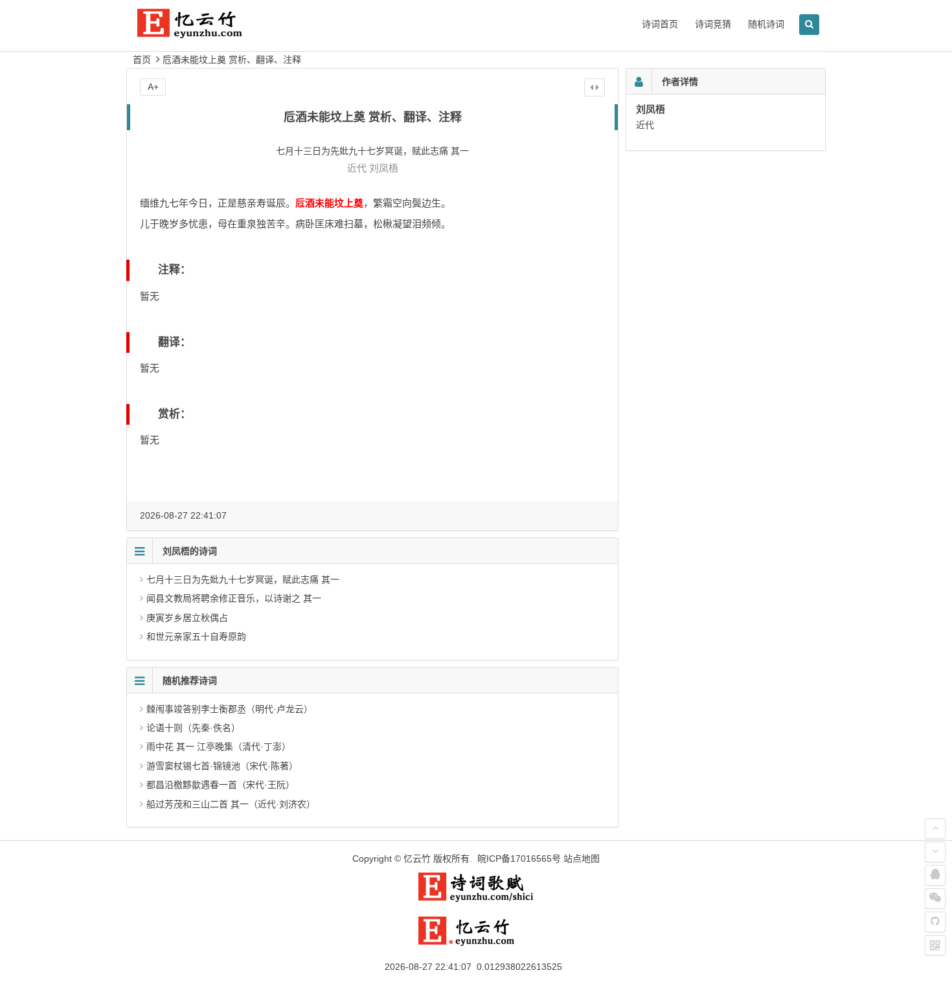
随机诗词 (766, 24)
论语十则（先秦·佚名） (193, 728)
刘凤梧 (383, 168)
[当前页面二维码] (935, 945)
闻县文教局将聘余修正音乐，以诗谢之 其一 (233, 598)
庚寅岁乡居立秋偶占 (187, 617)
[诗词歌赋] (476, 899)
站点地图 (581, 858)
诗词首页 (660, 24)
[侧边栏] (594, 87)
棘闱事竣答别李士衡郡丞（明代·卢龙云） (229, 709)
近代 (357, 168)
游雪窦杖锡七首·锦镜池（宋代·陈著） (222, 766)
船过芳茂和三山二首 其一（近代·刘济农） (230, 804)
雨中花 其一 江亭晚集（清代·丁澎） (218, 746)
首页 (142, 59)
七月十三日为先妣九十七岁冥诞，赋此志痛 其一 (242, 579)
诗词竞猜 (713, 24)
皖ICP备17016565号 (519, 858)
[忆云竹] (204, 33)
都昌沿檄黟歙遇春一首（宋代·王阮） (220, 785)
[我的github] (935, 922)
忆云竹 (417, 858)
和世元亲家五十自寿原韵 (196, 636)
